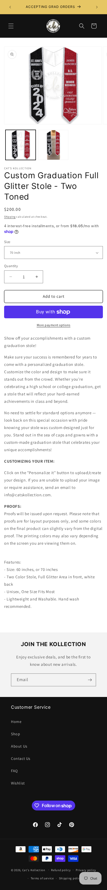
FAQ (14, 770)
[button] (11, 26)
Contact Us (20, 758)
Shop (15, 733)
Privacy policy (86, 870)
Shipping (10, 216)
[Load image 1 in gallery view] (20, 145)
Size (7, 242)
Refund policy (61, 870)
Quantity (11, 266)
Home (16, 721)
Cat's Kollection (33, 870)
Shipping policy (70, 878)
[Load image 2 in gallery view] (53, 145)
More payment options (54, 325)
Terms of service (42, 878)
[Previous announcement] (10, 7)
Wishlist (18, 783)
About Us (19, 746)
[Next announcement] (97, 7)
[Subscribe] (90, 679)
